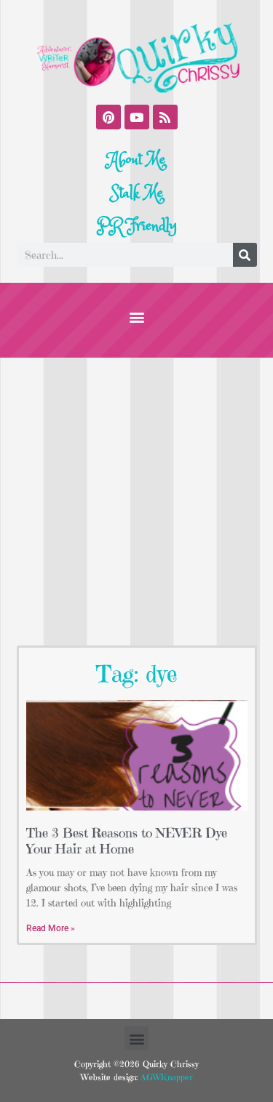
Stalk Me (137, 193)
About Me (136, 160)
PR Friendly (137, 226)
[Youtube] (136, 117)
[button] (136, 317)
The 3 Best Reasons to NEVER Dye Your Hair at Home (126, 840)
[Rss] (165, 117)
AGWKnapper (165, 1076)
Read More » (50, 928)
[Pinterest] (108, 117)
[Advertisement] (136, 501)
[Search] (245, 255)
